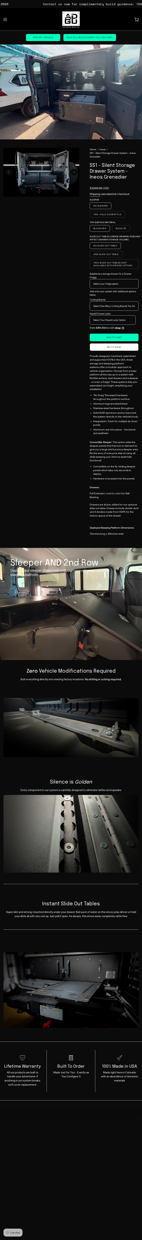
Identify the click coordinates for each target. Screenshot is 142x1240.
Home (93, 149)
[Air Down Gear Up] (71, 19)
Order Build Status (14, 1154)
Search (78, 1133)
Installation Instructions (88, 1127)
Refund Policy (82, 1149)
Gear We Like (11, 1149)
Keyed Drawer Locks (100, 313)
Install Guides (11, 1143)
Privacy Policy (82, 1154)
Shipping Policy (83, 1143)
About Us (9, 1165)
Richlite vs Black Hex (15, 1138)
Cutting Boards (97, 299)
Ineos (102, 149)
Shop (6, 1133)
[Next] (74, 172)
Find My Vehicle (43, 37)
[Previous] (8, 172)
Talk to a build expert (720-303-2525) (89, 37)
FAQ (6, 1160)
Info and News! (83, 1138)
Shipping (95, 194)
